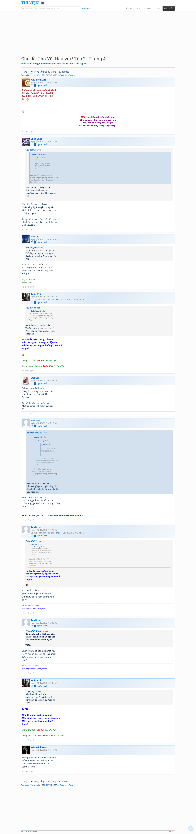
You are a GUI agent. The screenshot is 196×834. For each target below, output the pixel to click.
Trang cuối (73, 75)
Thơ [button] (138, 8)
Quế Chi (35, 377)
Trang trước (35, 75)
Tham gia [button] (148, 8)
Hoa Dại (35, 236)
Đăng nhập (168, 8)
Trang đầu (25, 75)
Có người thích (39, 85)
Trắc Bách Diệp (39, 747)
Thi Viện (30, 2)
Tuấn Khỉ (36, 294)
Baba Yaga (36, 138)
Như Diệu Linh (38, 79)
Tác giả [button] (129, 8)
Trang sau (63, 75)
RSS (173, 832)
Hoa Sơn (35, 420)
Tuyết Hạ (36, 527)
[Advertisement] (98, 31)
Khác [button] (158, 8)
